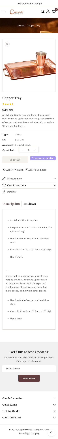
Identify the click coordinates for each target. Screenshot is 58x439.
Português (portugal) (29, 3)
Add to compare (37, 169)
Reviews (30, 204)
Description (11, 204)
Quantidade (8, 150)
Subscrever (29, 378)
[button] (3, 12)
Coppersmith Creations (30, 429)
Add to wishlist (14, 169)
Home (20, 25)
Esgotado (15, 159)
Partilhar (12, 191)
